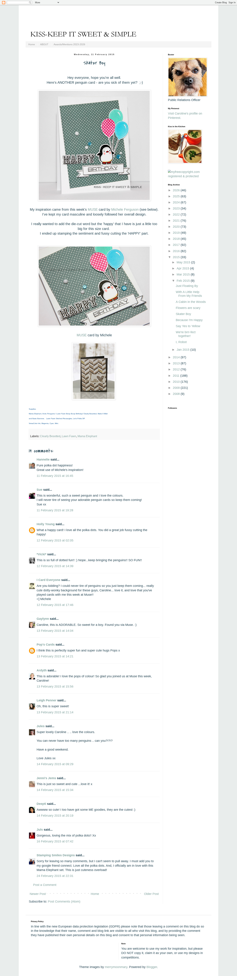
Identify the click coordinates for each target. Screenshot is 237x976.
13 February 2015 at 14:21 (55, 656)
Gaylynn (43, 618)
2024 (177, 202)
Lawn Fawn (69, 436)
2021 (177, 220)
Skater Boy (183, 314)
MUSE (93, 209)
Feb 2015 (184, 280)
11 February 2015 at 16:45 (55, 476)
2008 (177, 394)
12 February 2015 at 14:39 (55, 566)
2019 (177, 232)
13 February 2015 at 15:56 (55, 686)
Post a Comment (44, 885)
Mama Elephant (87, 436)
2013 (177, 363)
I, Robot (181, 342)
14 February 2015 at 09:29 (55, 764)
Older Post (151, 894)
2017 (177, 245)
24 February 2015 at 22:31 (55, 876)
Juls (40, 829)
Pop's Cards (46, 644)
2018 (177, 238)
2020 (177, 226)
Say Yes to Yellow (188, 326)
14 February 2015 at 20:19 (55, 815)
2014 (177, 357)
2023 (177, 208)
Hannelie (43, 459)
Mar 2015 (184, 274)
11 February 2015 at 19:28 (55, 510)
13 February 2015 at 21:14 (55, 712)
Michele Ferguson (125, 209)
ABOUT (44, 44)
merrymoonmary (116, 967)
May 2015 (184, 262)
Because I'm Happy (189, 320)
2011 (176, 375)
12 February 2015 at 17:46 (55, 605)
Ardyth (42, 670)
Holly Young (46, 524)
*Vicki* (41, 554)
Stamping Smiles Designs (56, 855)
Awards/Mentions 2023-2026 (69, 44)
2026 (177, 190)
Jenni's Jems (46, 778)
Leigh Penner (46, 700)
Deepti (41, 804)
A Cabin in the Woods (191, 302)
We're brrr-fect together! (186, 334)
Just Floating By (187, 286)
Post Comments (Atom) (64, 901)
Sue (39, 489)
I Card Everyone (48, 580)
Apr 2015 (183, 268)
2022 (177, 214)
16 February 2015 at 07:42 (55, 841)
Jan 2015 (183, 349)
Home (31, 44)
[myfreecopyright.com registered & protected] (187, 176)
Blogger (151, 967)
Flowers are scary (188, 308)
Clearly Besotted (50, 436)
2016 (177, 251)
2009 (177, 387)
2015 (177, 257)
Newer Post (38, 894)
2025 (177, 196)
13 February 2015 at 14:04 (55, 630)
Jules (41, 726)
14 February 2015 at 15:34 (55, 790)
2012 (177, 369)
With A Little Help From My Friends (189, 293)
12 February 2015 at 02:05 (55, 540)
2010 (177, 381)
